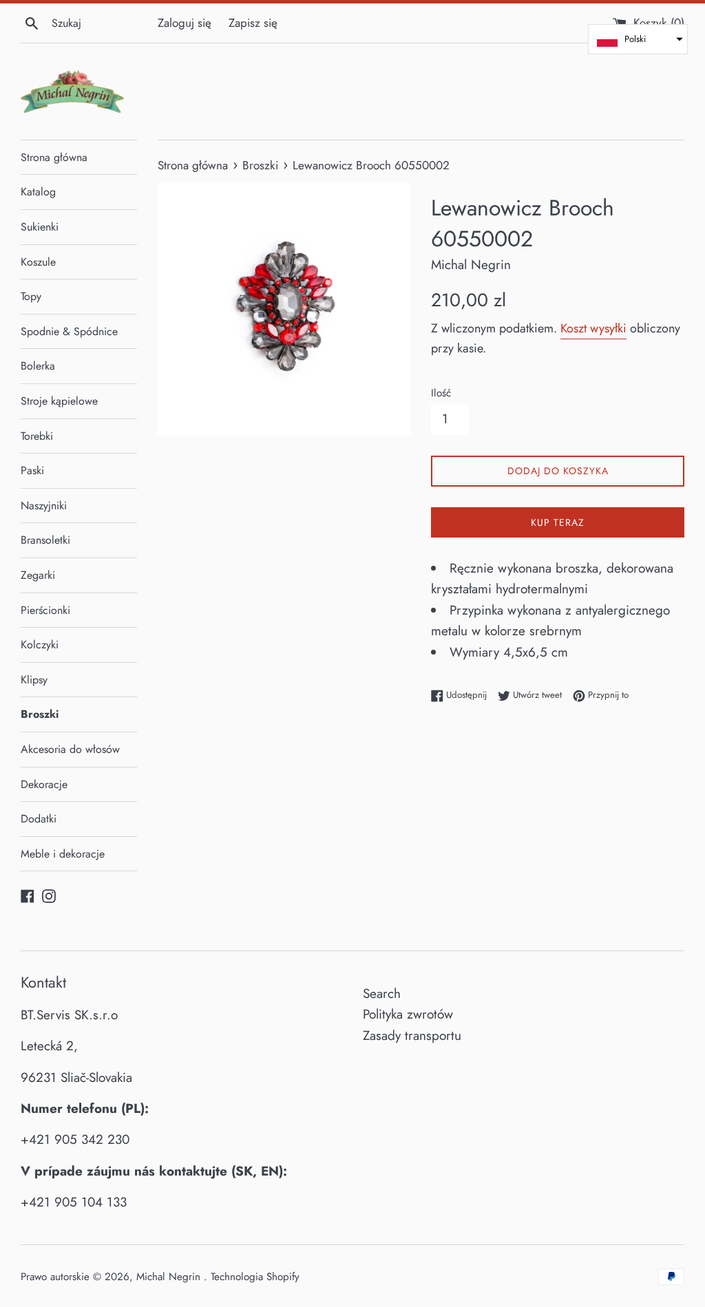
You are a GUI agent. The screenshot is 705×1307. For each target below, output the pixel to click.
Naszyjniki (44, 505)
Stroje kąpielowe (59, 401)
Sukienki (40, 227)
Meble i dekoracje (63, 854)
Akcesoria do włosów (70, 749)
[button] (638, 39)
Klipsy (34, 680)
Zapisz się (253, 22)
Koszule (38, 262)
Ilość (441, 393)
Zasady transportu (412, 1035)
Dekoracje (44, 784)
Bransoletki (45, 540)
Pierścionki (45, 610)
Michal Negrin (170, 1276)
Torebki (37, 436)
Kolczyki (40, 644)
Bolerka (38, 366)
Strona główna (54, 157)
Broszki (40, 714)
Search (382, 993)
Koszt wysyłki (593, 328)
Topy (31, 296)
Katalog (38, 192)
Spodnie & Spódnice (69, 331)
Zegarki (38, 575)
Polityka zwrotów (408, 1014)
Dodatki (38, 819)
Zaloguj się (184, 22)
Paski (32, 470)
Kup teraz (558, 522)
